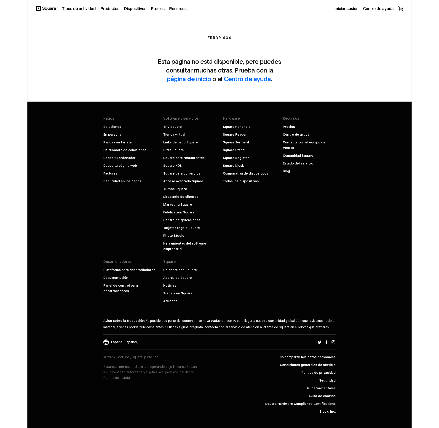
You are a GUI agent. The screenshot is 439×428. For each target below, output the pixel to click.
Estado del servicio (298, 163)
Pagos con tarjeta (117, 142)
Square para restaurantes (184, 158)
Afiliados (170, 301)
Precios (289, 127)
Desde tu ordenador (119, 158)
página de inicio (189, 79)
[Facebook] (326, 342)
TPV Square (172, 127)
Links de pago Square (180, 142)
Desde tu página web (120, 165)
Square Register (236, 158)
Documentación (115, 278)
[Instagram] (333, 342)
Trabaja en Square (178, 293)
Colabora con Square (180, 270)
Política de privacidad (318, 372)
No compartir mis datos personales (307, 357)
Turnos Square (175, 189)
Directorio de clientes (180, 197)
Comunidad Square (298, 155)
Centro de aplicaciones (182, 220)
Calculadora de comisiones (125, 150)
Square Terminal (236, 142)
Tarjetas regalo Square (181, 228)
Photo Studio (173, 235)
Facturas (110, 173)
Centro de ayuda (247, 79)
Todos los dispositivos (241, 181)
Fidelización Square (179, 212)
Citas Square (173, 150)
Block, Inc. (328, 411)
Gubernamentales (321, 388)
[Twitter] (319, 342)
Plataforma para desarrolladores (129, 270)
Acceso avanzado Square (183, 181)
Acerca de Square (177, 278)
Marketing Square (177, 204)
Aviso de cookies (322, 396)
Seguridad (327, 380)
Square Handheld (237, 127)
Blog (286, 171)
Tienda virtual (174, 134)
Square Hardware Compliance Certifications (300, 404)
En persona (112, 134)
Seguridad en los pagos (122, 181)
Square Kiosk (233, 165)
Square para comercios (181, 173)
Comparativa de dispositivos (245, 173)
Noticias (169, 285)
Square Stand (234, 150)
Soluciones (112, 127)
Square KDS (172, 165)
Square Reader (235, 134)
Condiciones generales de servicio (308, 365)
